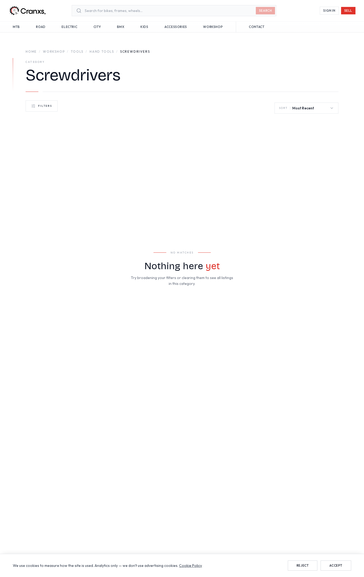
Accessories (175, 27)
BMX (120, 27)
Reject (303, 565)
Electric (69, 27)
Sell (348, 11)
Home (31, 52)
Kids (144, 27)
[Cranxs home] (27, 10)
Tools (77, 52)
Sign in (329, 11)
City (97, 27)
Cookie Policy (190, 565)
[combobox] (170, 10)
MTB (16, 27)
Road (40, 27)
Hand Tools (102, 52)
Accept (335, 565)
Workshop (213, 27)
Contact (256, 27)
